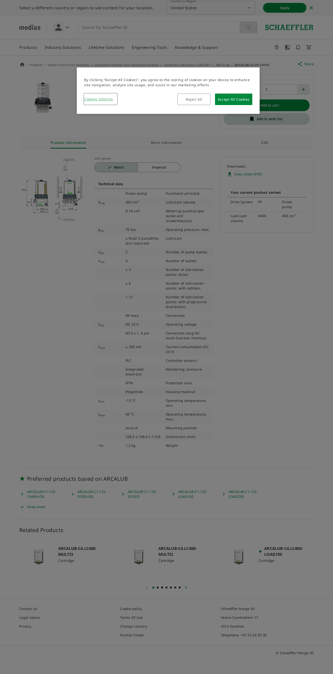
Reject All (194, 99)
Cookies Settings (98, 99)
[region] (168, 90)
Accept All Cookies (234, 99)
